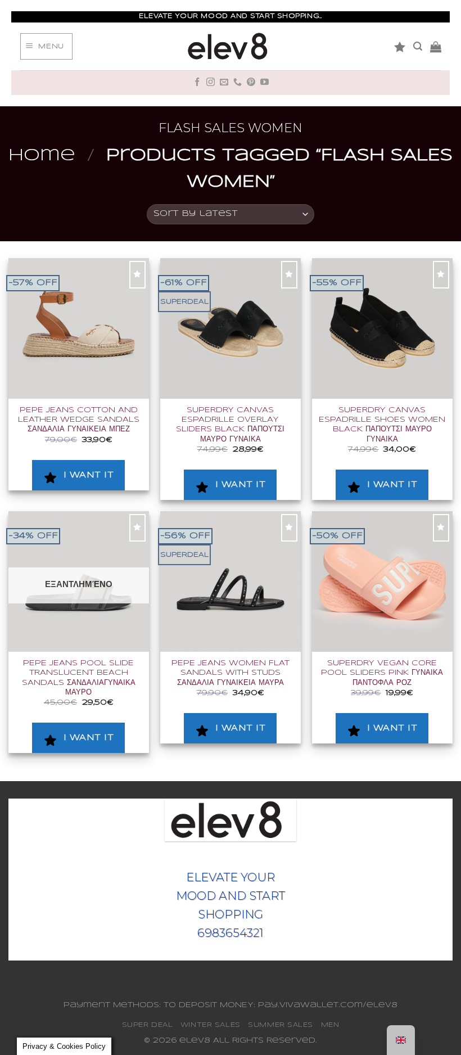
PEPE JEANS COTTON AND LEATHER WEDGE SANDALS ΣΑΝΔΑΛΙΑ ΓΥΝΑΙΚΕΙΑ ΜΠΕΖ (78, 420)
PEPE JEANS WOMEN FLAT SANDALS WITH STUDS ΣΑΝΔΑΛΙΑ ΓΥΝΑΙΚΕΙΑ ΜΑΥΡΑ (230, 673)
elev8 (194, 1040)
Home (41, 156)
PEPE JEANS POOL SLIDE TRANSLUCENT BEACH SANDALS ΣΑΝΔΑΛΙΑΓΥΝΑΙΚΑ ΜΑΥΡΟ (78, 678)
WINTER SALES (210, 1025)
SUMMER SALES (280, 1025)
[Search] (417, 46)
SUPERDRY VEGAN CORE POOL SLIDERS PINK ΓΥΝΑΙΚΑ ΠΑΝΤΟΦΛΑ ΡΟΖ (382, 673)
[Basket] (435, 46)
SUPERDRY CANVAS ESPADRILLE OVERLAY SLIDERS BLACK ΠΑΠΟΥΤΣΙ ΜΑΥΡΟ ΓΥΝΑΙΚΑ (230, 425)
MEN (330, 1025)
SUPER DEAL (147, 1025)
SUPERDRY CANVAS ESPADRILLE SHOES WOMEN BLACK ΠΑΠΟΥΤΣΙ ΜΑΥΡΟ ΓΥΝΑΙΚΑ (382, 425)
